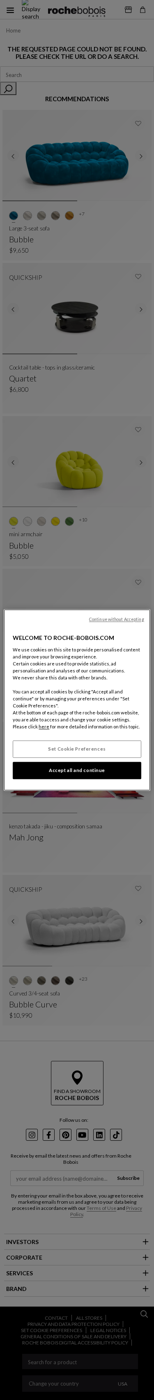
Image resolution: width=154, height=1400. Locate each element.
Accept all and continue (77, 770)
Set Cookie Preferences (77, 749)
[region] (77, 700)
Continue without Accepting (116, 619)
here (44, 727)
